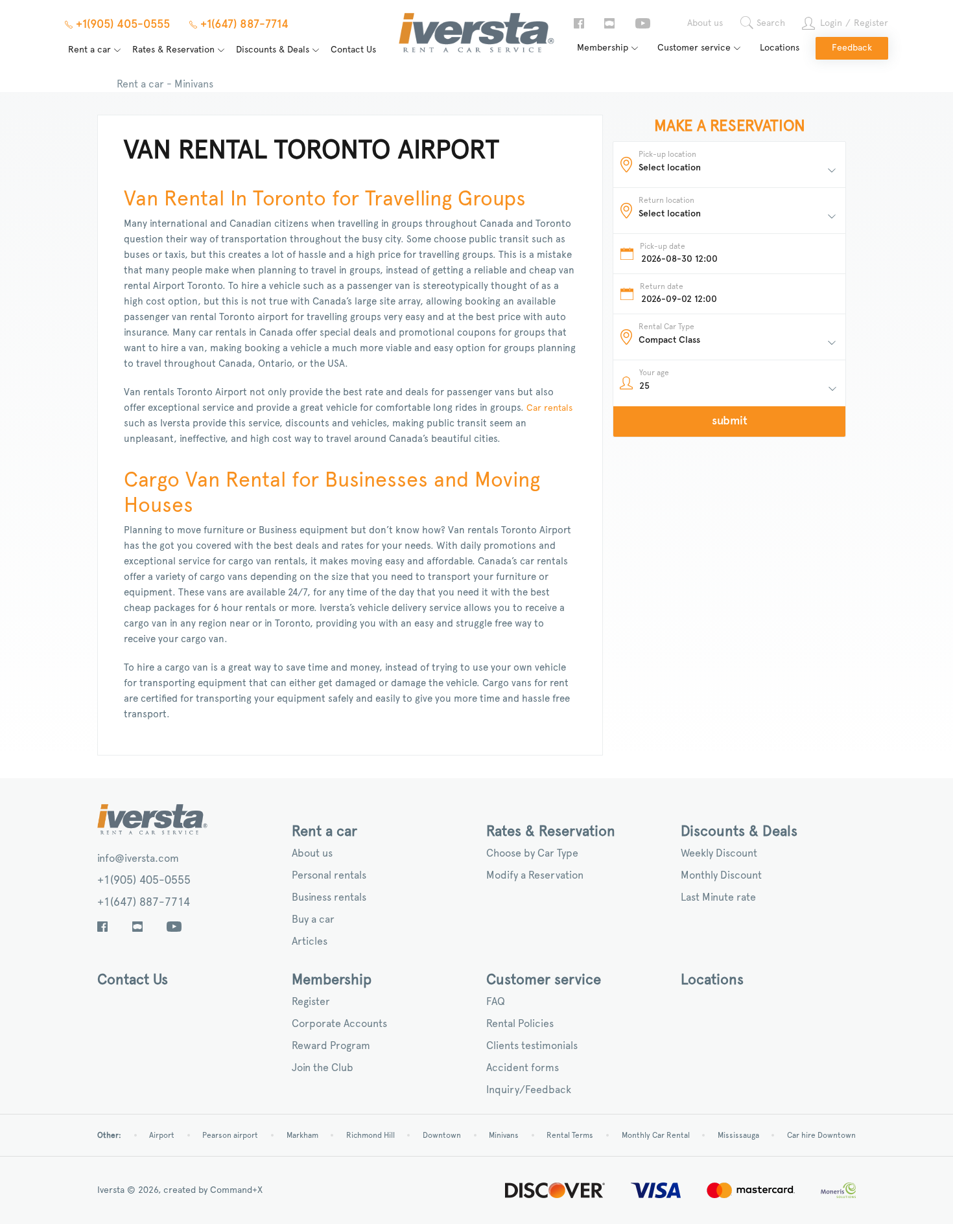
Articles (309, 941)
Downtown (442, 1135)
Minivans (504, 1135)
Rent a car (89, 49)
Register (871, 23)
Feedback (852, 47)
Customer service (694, 47)
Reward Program (331, 1046)
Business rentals (329, 897)
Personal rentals (329, 875)
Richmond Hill (370, 1135)
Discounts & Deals (272, 49)
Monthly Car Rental (656, 1135)
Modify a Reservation (534, 875)
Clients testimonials (532, 1046)
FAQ (495, 1002)
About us (705, 23)
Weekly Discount (719, 853)
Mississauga (738, 1135)
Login (831, 23)
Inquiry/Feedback (528, 1090)
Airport (161, 1135)
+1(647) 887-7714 (143, 902)
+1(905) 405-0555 (144, 880)
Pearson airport (230, 1135)
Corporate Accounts (339, 1024)
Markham (302, 1135)
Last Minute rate (718, 897)
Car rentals (549, 408)
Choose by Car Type (532, 853)
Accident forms (522, 1068)
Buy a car (313, 919)
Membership (602, 47)
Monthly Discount (721, 875)
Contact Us (353, 49)
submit (729, 421)
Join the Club (322, 1068)
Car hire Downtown (821, 1135)
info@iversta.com (138, 858)
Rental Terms (570, 1135)
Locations (779, 47)
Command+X (236, 1190)
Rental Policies (520, 1024)
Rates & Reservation (173, 49)
